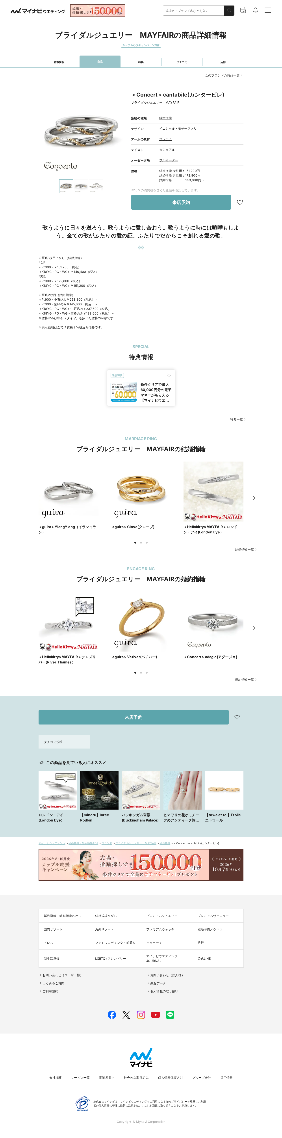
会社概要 (55, 1077)
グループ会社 (201, 1077)
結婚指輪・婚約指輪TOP (83, 843)
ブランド (107, 843)
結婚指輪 (165, 118)
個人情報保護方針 (170, 1077)
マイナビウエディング (52, 843)
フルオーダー (168, 160)
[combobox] (193, 10)
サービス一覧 (80, 1077)
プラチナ (165, 139)
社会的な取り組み (136, 1077)
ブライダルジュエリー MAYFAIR (135, 843)
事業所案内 (107, 1077)
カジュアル (167, 149)
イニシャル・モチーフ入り (178, 128)
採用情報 (226, 1077)
